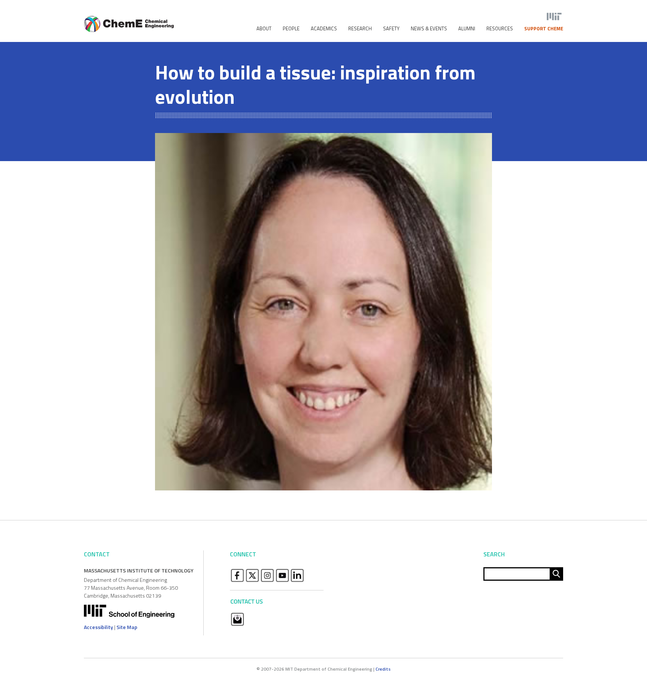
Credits (383, 669)
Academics (324, 28)
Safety (391, 28)
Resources (499, 28)
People (291, 28)
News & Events (429, 28)
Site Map (126, 627)
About (263, 28)
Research (360, 28)
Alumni (466, 28)
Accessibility (98, 627)
